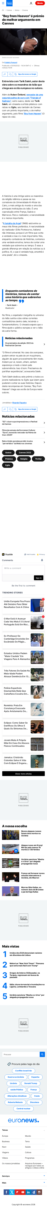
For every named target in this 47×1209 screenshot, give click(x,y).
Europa (5, 1136)
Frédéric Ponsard (10, 62)
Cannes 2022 (25, 452)
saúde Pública (16, 1090)
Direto (40, 3)
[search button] (42, 1054)
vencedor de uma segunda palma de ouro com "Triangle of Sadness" (22, 97)
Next (4, 1147)
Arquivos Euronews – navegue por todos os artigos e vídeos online (34, 1165)
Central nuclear (23, 1109)
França (34, 1090)
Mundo (28, 1136)
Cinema (25, 10)
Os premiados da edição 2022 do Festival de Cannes (19, 344)
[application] (23, 41)
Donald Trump (30, 1083)
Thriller (38, 459)
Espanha (35, 1077)
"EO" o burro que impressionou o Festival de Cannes (19, 422)
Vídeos (5, 1158)
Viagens (5, 1152)
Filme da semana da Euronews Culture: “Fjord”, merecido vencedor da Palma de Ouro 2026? (19, 432)
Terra (27, 1141)
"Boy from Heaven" (33, 113)
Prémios (9, 459)
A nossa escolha (14, 826)
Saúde (28, 1147)
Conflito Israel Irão (23, 1071)
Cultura (9, 10)
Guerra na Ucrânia (16, 1077)
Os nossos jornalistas (11, 1163)
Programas (29, 1158)
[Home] (3, 10)
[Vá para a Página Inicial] (9, 3)
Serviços (6, 1176)
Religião (24, 459)
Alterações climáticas (17, 1096)
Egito (7, 465)
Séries (17, 10)
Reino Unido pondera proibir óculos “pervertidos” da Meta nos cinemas (17, 442)
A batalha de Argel (12, 223)
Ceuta (37, 1096)
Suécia (8, 452)
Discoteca (34, 1102)
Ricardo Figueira (19, 403)
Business (6, 1141)
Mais (4, 1183)
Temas (5, 1130)
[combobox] (23, 1054)
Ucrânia (13, 1083)
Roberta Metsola (15, 1102)
